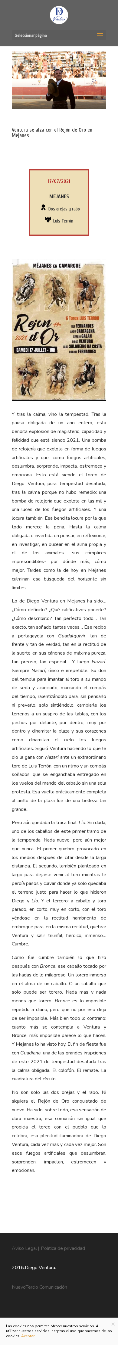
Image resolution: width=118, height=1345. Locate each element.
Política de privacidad (63, 1248)
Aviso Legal (25, 1248)
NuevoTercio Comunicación (39, 1287)
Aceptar (27, 1336)
